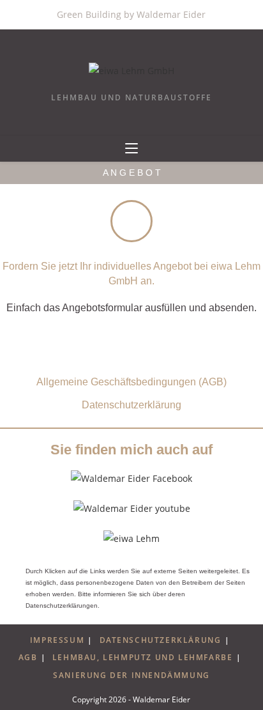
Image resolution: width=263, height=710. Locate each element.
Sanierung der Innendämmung (131, 675)
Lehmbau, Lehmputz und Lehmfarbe (142, 657)
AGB (28, 657)
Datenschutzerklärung (131, 404)
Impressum (57, 640)
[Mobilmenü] (131, 148)
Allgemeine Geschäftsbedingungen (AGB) (131, 381)
